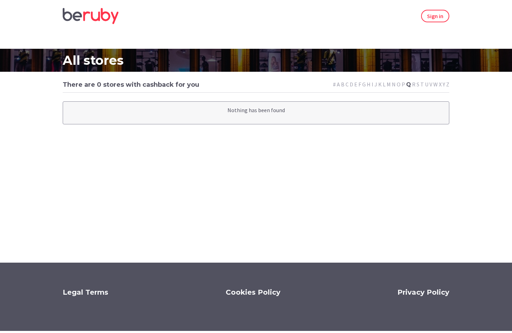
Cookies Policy (253, 292)
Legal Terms (85, 292)
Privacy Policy (423, 292)
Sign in (435, 16)
